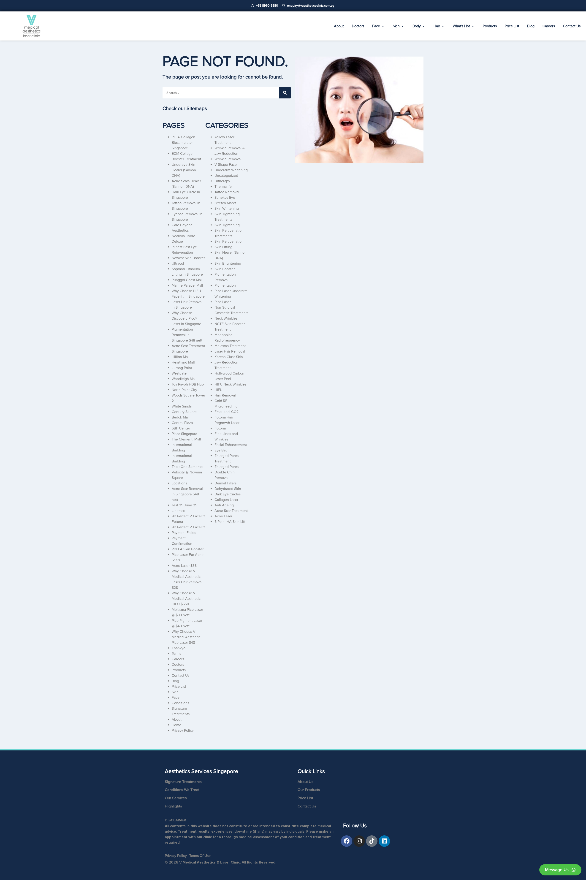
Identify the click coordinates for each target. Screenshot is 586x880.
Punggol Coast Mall (187, 280)
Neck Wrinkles (225, 318)
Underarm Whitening (231, 170)
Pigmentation (225, 285)
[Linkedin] (384, 841)
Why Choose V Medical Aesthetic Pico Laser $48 (186, 637)
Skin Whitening (226, 208)
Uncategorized (226, 175)
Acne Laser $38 (184, 565)
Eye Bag (221, 450)
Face (175, 697)
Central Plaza (182, 423)
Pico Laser (222, 302)
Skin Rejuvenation (229, 241)
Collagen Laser (226, 499)
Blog (175, 681)
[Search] (285, 92)
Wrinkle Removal (227, 159)
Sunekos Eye (224, 197)
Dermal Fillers (225, 483)
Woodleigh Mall (184, 379)
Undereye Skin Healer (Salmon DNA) (184, 170)
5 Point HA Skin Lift (229, 521)
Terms (176, 653)
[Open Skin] (402, 26)
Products (179, 670)
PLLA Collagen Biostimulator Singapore (183, 142)
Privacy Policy (183, 730)
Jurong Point (182, 368)
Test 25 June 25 (184, 505)
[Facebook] (346, 841)
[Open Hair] (443, 26)
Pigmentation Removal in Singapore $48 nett (187, 335)
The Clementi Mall (186, 439)
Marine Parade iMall (187, 285)
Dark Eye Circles (227, 494)
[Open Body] (424, 26)
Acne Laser (223, 516)
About (177, 719)
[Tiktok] (371, 841)
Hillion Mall (181, 357)
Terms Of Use (200, 855)
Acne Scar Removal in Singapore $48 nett (187, 494)
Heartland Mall (183, 362)
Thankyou (179, 648)
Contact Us (180, 675)
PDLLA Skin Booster (187, 549)
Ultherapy (222, 181)
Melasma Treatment (230, 346)
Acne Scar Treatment (231, 510)
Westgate (179, 373)
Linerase (178, 510)
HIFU (218, 390)
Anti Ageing (224, 505)
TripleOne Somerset (187, 466)
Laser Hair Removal (229, 351)
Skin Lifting (223, 247)
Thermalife (223, 186)
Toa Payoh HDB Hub (188, 384)
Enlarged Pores (226, 466)
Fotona (220, 428)
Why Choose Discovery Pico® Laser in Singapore (186, 318)
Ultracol (178, 263)
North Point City (184, 390)
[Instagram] (359, 841)
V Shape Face (225, 164)
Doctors (178, 664)
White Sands (182, 406)
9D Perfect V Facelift (188, 527)
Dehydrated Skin (227, 488)
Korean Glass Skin (228, 357)
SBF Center (181, 428)
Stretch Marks (225, 203)
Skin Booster (224, 269)
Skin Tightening (227, 225)
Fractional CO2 (226, 412)
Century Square (184, 412)
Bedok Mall (181, 417)
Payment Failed (184, 532)
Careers (178, 659)
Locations (179, 483)
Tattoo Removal (226, 192)
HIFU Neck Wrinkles (230, 384)
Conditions (180, 703)
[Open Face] (383, 26)
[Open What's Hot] (473, 26)
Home (176, 725)
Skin (175, 692)
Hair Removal (225, 395)
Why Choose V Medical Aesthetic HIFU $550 (186, 598)
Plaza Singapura (184, 434)
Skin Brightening (227, 263)
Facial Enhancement (230, 445)
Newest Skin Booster (188, 258)
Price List (179, 686)
